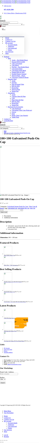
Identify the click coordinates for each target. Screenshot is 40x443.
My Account (7, 348)
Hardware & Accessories (15, 107)
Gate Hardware (16, 108)
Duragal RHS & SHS (18, 62)
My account (9, 43)
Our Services (9, 51)
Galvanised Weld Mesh (19, 70)
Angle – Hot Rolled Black (20, 60)
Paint (13, 114)
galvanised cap (12, 208)
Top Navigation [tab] (8, 413)
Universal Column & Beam (20, 77)
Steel (9, 58)
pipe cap (32, 208)
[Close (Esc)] (6, 440)
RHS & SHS (16, 86)
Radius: (2, 377)
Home (7, 38)
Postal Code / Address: (7, 372)
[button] (2, 20)
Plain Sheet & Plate (17, 100)
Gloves (14, 112)
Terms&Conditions (8, 352)
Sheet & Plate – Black (18, 76)
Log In (6, 435)
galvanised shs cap (23, 208)
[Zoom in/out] (1, 440)
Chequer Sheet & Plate (19, 96)
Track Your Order (8, 349)
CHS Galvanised (17, 63)
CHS (13, 98)
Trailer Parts (15, 117)
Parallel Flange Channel (19, 74)
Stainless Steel (12, 79)
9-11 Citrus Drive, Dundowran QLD (15, 13)
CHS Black (15, 65)
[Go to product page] (22, 250)
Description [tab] (7, 216)
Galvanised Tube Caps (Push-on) (22, 110)
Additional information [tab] (11, 217)
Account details (12, 45)
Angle (13, 81)
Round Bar (15, 88)
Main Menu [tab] (7, 411)
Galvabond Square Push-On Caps (17, 206)
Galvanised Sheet (17, 69)
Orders (10, 50)
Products (6, 56)
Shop (7, 53)
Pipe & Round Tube (18, 84)
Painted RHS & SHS (18, 72)
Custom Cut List (10, 41)
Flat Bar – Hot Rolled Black (20, 67)
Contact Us (8, 39)
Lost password (12, 48)
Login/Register (8, 120)
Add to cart (4, 212)
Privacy (5, 351)
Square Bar (15, 91)
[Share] (4, 440)
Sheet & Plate (16, 89)
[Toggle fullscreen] (2, 440)
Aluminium (11, 93)
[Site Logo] (15, 1)
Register (6, 436)
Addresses (11, 46)
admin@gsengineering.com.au (14, 364)
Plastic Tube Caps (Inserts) (20, 115)
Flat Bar (14, 82)
